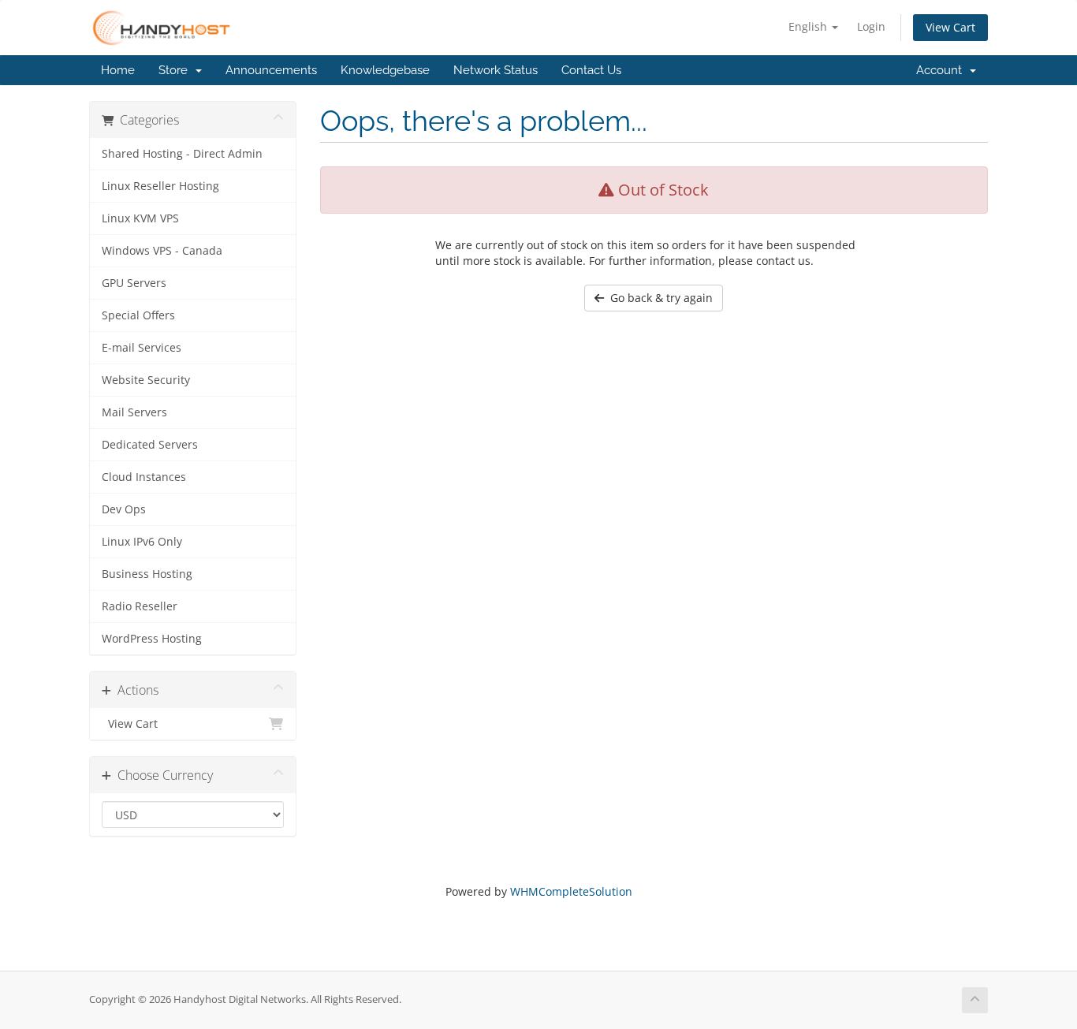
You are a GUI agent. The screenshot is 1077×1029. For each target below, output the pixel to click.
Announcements (271, 70)
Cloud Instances (144, 477)
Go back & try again (658, 297)
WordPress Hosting (152, 639)
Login (871, 26)
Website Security (146, 380)
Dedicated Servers (150, 445)
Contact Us (591, 70)
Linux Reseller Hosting (160, 186)
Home (118, 70)
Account (942, 70)
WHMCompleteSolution (571, 891)
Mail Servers (134, 412)
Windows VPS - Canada (162, 251)
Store (176, 70)
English (809, 26)
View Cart (950, 27)
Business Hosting (147, 574)
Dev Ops (124, 509)
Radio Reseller (139, 606)
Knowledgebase (385, 70)
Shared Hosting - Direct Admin (182, 154)
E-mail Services (141, 348)
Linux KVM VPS (140, 218)
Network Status (495, 70)
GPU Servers (134, 283)
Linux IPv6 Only (142, 542)
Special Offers (138, 315)
